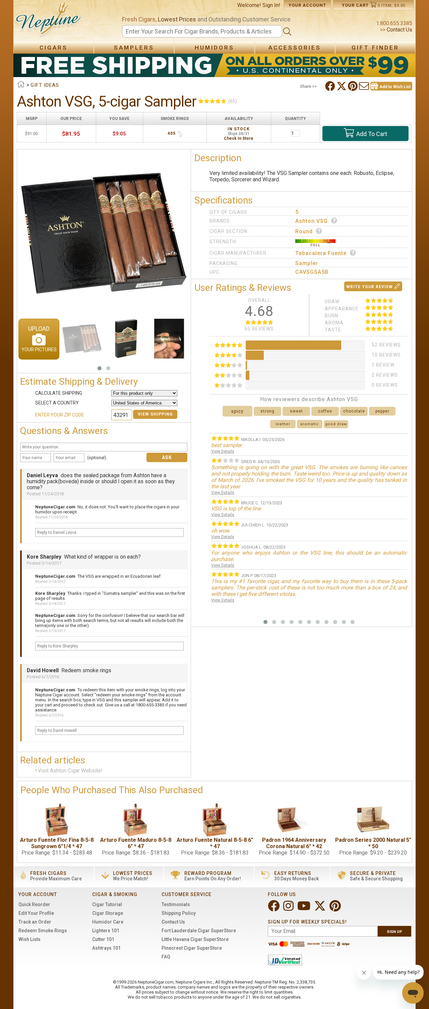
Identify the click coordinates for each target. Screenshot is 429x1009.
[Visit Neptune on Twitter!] (320, 908)
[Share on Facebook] (330, 86)
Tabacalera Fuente (321, 253)
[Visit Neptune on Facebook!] (274, 908)
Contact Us (398, 29)
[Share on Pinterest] (353, 86)
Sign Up (394, 932)
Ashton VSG (311, 221)
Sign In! (271, 5)
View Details (222, 451)
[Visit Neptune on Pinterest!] (335, 908)
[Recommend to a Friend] (364, 86)
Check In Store (238, 138)
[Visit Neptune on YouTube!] (304, 908)
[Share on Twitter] (342, 86)
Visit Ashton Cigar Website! (70, 770)
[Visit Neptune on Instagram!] (289, 908)
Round (304, 231)
